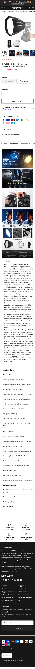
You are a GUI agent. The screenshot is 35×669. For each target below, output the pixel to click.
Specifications (25, 144)
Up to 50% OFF (24, 2)
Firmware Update (24, 595)
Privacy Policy (5, 649)
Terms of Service (16, 649)
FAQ (19, 601)
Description (14, 144)
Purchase (4, 144)
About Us (4, 589)
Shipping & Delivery (7, 592)
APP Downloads (23, 592)
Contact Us (22, 589)
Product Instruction (25, 598)
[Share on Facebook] (9, 59)
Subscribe (17, 629)
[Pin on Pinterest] (11, 59)
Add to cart (17, 101)
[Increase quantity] (10, 93)
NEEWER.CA (9, 660)
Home (3, 11)
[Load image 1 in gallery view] (17, 31)
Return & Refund (7, 595)
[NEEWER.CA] (17, 8)
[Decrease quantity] (3, 93)
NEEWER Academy (7, 598)
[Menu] (2, 8)
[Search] (6, 8)
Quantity (4, 89)
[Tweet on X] (6, 59)
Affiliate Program (7, 601)
